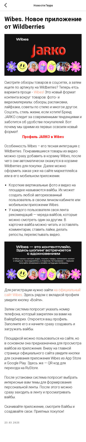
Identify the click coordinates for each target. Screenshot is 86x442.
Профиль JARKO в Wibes (43, 137)
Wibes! (39, 92)
